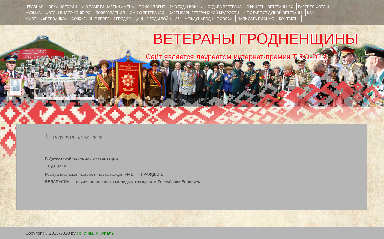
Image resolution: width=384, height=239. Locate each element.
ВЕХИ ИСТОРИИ (63, 7)
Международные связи (208, 19)
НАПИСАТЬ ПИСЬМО (255, 19)
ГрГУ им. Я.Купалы (95, 233)
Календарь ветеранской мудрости (204, 13)
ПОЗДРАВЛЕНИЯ (110, 13)
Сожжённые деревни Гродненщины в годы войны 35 (125, 19)
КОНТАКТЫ (288, 19)
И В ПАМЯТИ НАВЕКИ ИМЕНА (108, 7)
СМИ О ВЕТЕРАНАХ (147, 13)
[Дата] (48, 136)
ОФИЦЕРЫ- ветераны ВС (270, 7)
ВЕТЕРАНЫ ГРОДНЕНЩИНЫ (255, 38)
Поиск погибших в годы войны (171, 7)
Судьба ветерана (225, 7)
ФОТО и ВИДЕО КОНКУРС (68, 13)
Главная (35, 7)
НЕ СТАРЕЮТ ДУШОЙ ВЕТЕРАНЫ (273, 13)
